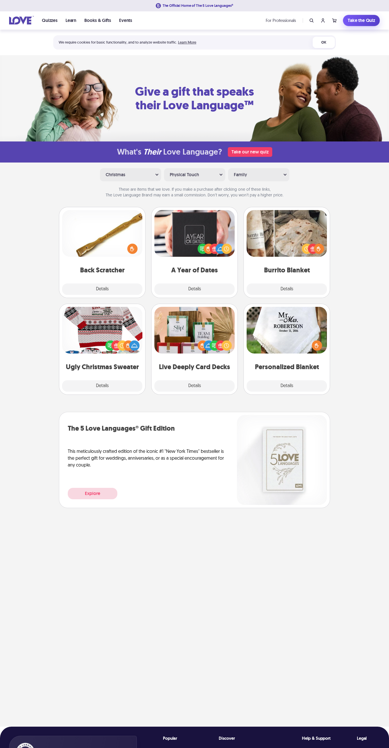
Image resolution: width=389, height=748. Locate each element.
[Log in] (323, 20)
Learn (70, 20)
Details (102, 289)
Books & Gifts (97, 20)
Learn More (187, 42)
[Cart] (334, 20)
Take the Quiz (361, 20)
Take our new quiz (250, 152)
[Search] (311, 20)
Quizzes (50, 20)
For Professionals (281, 20)
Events (125, 20)
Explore (92, 493)
